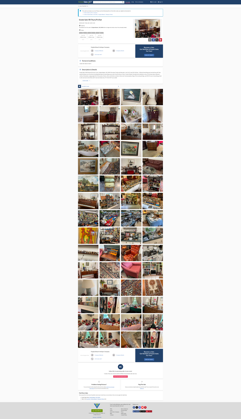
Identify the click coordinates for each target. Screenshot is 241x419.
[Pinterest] (145, 407)
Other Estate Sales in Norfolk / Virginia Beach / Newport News (98, 14)
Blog (111, 413)
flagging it (142, 388)
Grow (114, 411)
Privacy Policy (124, 410)
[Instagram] (139, 407)
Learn (111, 410)
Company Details (120, 50)
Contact (112, 414)
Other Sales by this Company (90, 12)
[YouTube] (142, 407)
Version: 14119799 (97, 417)
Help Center (123, 413)
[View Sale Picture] (88, 97)
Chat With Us (98, 410)
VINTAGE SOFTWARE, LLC (100, 413)
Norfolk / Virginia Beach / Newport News (95, 399)
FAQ (111, 408)
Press (122, 411)
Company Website (99, 50)
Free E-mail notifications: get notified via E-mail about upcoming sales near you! (120, 405)
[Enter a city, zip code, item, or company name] (122, 2)
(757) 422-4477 (98, 54)
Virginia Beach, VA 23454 (94, 397)
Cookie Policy (124, 414)
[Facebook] (134, 407)
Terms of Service (124, 408)
